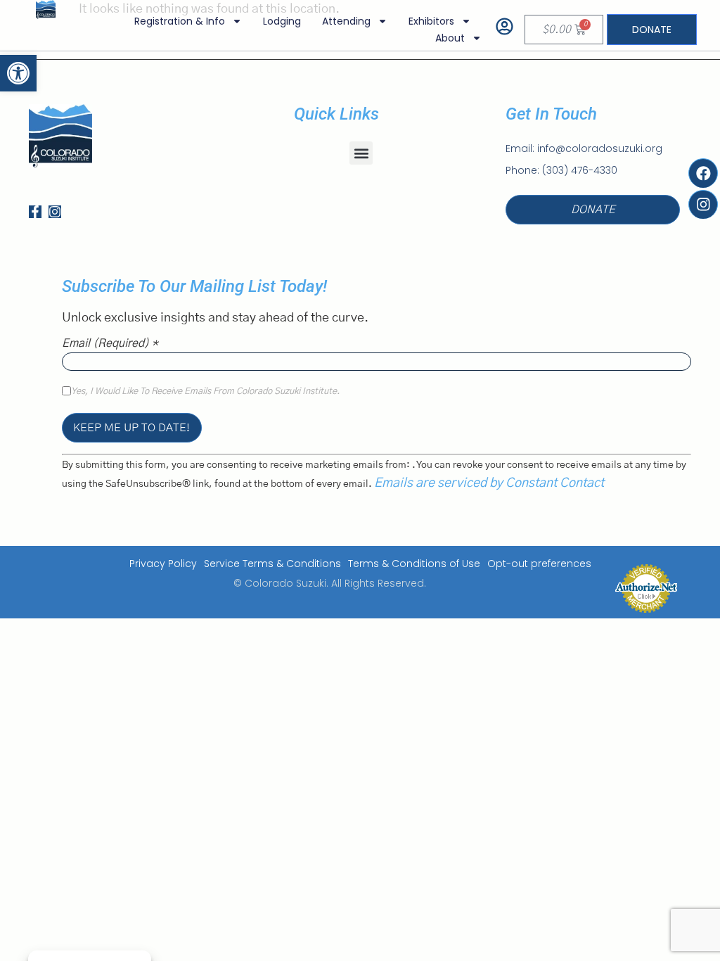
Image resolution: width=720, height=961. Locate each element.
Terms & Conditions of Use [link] (414, 563)
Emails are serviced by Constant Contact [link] (489, 483)
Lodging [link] (282, 21)
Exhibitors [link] (431, 21)
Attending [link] (346, 21)
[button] (361, 153)
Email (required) (110, 343)
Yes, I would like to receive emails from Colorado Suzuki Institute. (205, 392)
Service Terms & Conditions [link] (272, 563)
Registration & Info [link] (179, 21)
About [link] (450, 38)
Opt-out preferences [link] (539, 563)
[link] (18, 73)
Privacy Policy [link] (163, 563)
